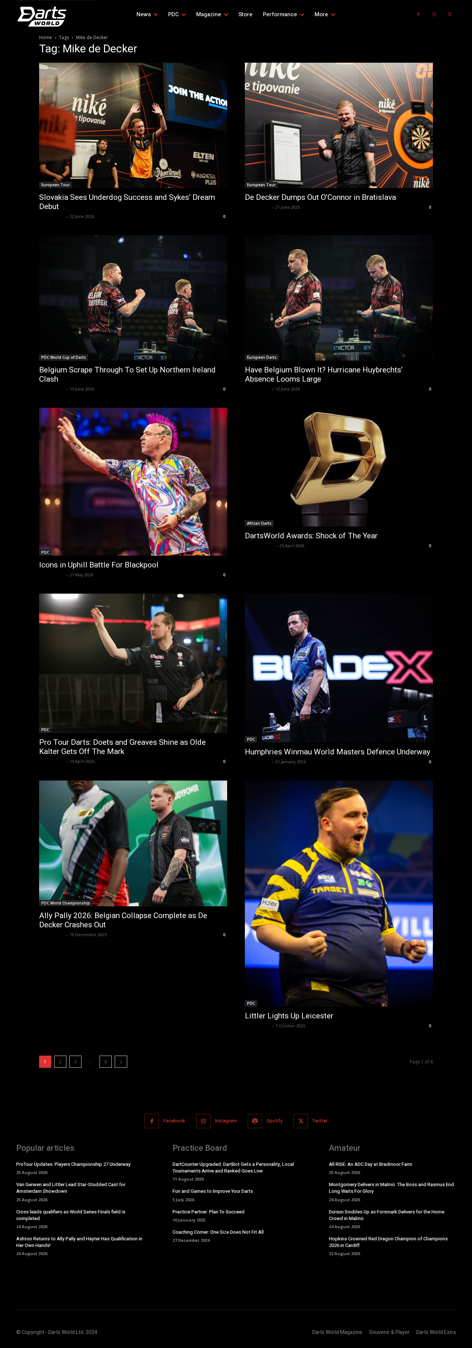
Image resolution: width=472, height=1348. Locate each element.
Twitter (319, 1120)
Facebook (174, 1120)
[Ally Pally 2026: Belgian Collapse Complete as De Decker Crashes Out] (133, 843)
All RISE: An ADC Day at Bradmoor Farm (370, 1164)
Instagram (226, 1120)
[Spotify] (255, 1121)
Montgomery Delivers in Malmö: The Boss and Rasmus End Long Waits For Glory (391, 1188)
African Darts (259, 523)
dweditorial (52, 216)
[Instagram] (434, 14)
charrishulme (259, 545)
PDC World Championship (65, 903)
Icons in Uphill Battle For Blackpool (99, 564)
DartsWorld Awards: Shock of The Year (311, 535)
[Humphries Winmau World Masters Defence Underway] (339, 668)
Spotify (274, 1120)
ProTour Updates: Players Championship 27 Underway (73, 1164)
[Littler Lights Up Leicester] (339, 894)
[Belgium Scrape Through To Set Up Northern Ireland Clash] (133, 298)
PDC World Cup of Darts (63, 357)
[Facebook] (418, 14)
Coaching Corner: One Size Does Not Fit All (218, 1232)
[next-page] (121, 1062)
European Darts (262, 357)
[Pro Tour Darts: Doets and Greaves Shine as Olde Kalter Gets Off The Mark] (133, 663)
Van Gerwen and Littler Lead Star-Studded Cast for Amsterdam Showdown (70, 1188)
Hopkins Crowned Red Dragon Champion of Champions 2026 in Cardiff (388, 1242)
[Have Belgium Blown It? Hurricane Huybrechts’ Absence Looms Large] (339, 298)
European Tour (55, 184)
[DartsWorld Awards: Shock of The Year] (339, 467)
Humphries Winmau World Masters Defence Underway (337, 751)
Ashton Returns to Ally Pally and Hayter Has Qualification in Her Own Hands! (79, 1242)
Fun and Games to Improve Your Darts (213, 1191)
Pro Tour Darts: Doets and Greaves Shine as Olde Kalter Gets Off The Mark (122, 747)
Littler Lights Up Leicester (289, 1015)
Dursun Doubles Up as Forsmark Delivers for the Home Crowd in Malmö (386, 1215)
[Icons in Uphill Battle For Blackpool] (133, 482)
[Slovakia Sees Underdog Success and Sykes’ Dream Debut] (133, 125)
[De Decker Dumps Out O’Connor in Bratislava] (339, 125)
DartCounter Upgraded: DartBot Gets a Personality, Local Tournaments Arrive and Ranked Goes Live (233, 1167)
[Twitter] (450, 14)
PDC (45, 552)
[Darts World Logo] (57, 16)
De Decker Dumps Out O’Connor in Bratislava (320, 197)
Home (45, 37)
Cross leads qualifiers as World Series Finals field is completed (70, 1215)
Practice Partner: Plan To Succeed (208, 1211)
